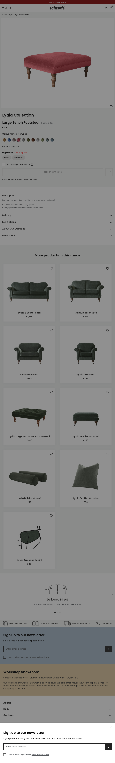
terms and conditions (40, 755)
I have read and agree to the (28, 755)
